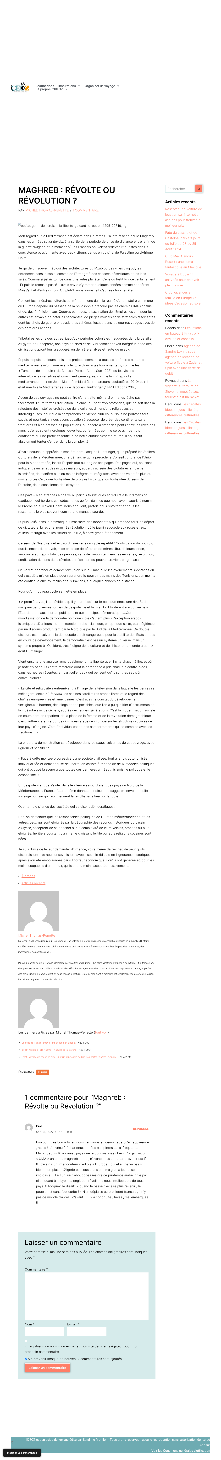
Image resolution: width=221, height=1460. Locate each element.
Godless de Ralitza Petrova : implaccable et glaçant (49, 1042)
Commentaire (36, 1269)
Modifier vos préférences (22, 1452)
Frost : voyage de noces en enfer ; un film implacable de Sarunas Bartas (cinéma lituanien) (69, 1057)
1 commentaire (85, 210)
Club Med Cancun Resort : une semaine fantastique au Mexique (183, 261)
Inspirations (67, 86)
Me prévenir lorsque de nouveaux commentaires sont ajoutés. (75, 1359)
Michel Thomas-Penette (47, 210)
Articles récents (33, 883)
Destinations (44, 86)
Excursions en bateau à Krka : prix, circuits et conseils (183, 333)
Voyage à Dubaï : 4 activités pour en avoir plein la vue (182, 279)
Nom (29, 1324)
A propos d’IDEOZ (50, 89)
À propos (28, 876)
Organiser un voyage (100, 86)
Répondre (141, 1129)
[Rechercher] (199, 189)
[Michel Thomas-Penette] (38, 930)
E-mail (73, 1324)
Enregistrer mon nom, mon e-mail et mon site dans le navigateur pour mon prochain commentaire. (81, 1349)
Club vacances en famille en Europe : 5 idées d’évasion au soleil (183, 297)
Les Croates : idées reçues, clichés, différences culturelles (184, 409)
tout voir (101, 1032)
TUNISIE (42, 1072)
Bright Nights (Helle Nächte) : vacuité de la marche (49, 1049)
